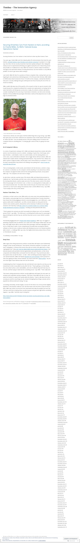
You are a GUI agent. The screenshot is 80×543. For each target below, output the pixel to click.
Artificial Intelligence (66, 146)
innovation (33, 303)
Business (73, 156)
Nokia (63, 195)
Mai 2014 (60, 474)
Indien (73, 178)
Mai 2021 (60, 336)
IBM (66, 178)
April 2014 (60, 476)
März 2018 (60, 398)
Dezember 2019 (61, 362)
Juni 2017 (60, 407)
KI (74, 182)
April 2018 (60, 396)
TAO (19, 303)
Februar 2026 (61, 269)
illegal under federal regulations (28, 220)
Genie (70, 174)
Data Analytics (61, 163)
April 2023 (60, 312)
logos (72, 184)
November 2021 (61, 327)
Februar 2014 (61, 480)
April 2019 (60, 375)
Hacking (67, 177)
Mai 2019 (60, 374)
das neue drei (73, 162)
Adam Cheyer (62, 141)
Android (66, 143)
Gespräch (66, 175)
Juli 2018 (59, 390)
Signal (63, 203)
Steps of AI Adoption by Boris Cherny (66, 53)
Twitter (70, 212)
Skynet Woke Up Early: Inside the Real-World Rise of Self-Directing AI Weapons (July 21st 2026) (67, 49)
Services (59, 202)
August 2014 (60, 469)
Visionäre (69, 213)
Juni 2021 (60, 334)
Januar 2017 (60, 415)
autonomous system (62, 153)
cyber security (67, 162)
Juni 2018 (60, 392)
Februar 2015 (61, 458)
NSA (17, 303)
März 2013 (60, 497)
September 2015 (61, 445)
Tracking (59, 212)
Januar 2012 (60, 519)
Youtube (64, 218)
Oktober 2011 (61, 525)
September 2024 (61, 286)
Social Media (73, 205)
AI (69, 140)
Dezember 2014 (61, 461)
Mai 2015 (60, 452)
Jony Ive (72, 182)
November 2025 (61, 275)
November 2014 (61, 463)
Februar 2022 (61, 323)
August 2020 (60, 349)
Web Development (66, 252)
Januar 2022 (60, 325)
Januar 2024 (60, 301)
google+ (61, 177)
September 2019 (61, 368)
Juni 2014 (60, 473)
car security (65, 157)
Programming (60, 198)
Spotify (65, 206)
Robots (63, 199)
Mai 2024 (60, 293)
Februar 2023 (61, 314)
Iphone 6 (59, 182)
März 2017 (60, 413)
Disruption (64, 164)
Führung (75, 173)
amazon (61, 143)
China (74, 158)
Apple (71, 142)
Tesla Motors (65, 211)
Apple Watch (71, 145)
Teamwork (70, 209)
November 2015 (61, 441)
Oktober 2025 (61, 276)
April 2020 (60, 355)
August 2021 (60, 332)
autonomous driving (37, 301)
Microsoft (61, 190)
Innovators (60, 181)
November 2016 (61, 418)
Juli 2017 (59, 405)
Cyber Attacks (61, 162)
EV (74, 168)
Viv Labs (74, 213)
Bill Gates (74, 154)
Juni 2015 (60, 450)
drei (68, 164)
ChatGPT (69, 158)
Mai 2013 (60, 493)
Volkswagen (66, 214)
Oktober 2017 (61, 403)
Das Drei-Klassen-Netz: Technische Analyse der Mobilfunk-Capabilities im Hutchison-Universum (67, 58)
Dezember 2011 (61, 521)
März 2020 (60, 357)
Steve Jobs (65, 208)
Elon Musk (62, 168)
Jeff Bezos (64, 182)
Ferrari (64, 173)
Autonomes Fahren (62, 149)
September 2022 (61, 321)
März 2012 (60, 516)
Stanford (69, 206)
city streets (60, 160)
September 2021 (61, 331)
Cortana (72, 160)
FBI (62, 173)
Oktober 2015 (61, 443)
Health (74, 177)
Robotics (59, 199)
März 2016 (60, 433)
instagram (65, 181)
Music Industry (61, 194)
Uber (73, 212)
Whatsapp (63, 216)
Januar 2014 (60, 482)
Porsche (64, 197)
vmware (59, 214)
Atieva (59, 148)
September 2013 (61, 489)
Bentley (65, 154)
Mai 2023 (60, 310)
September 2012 (61, 506)
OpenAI (70, 195)
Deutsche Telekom (72, 163)
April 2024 (60, 295)
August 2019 (60, 370)
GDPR (61, 174)
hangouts (71, 177)
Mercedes (61, 189)
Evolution (59, 170)
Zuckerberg (68, 218)
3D (58, 141)
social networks (61, 206)
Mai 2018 (60, 394)
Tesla (60, 210)
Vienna (65, 213)
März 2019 (60, 377)
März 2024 (60, 297)
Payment (59, 196)
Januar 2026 (60, 271)
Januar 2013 (60, 501)
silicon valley (68, 203)
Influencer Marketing (62, 180)
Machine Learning (63, 185)
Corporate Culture (67, 232)
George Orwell (61, 175)
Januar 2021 (60, 342)
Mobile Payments (61, 191)
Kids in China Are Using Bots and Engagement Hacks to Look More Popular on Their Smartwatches (67, 127)
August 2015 (60, 446)
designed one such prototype (32, 256)
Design (66, 163)
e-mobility (73, 166)
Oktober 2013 (61, 488)
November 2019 (61, 364)
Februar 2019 (61, 379)
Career (59, 157)
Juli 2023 (59, 306)
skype (65, 204)
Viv (72, 213)
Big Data (69, 154)
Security (60, 200)
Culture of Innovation (69, 161)
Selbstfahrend (65, 200)
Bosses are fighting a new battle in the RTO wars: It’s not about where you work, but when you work (67, 77)
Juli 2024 (59, 289)
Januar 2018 (60, 400)
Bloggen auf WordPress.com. (9, 536)
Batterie (62, 154)
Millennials (67, 190)
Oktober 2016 (61, 420)
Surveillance (61, 209)
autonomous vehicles (10, 303)
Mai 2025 (60, 280)
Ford (72, 173)
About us (62, 227)
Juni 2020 (60, 353)
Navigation (60, 195)
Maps (75, 185)
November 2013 (61, 486)
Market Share (65, 186)
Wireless (70, 217)
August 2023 (60, 304)
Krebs (63, 184)
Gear (65, 174)
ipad (71, 181)
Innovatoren (70, 242)
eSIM (73, 168)
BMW (67, 156)
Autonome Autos (72, 148)
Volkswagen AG (72, 214)
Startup (60, 208)
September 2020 (61, 347)
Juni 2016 (60, 428)
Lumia (74, 184)
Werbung (71, 253)
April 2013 (60, 495)
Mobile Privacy (62, 193)
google (70, 175)
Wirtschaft (62, 254)
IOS (69, 181)
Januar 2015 (60, 459)
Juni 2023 (60, 308)
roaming (72, 198)
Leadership (68, 184)
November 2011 (61, 523)
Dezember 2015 (61, 439)
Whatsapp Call (70, 216)
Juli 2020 (59, 351)
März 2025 (60, 282)
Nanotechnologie (72, 194)
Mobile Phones (68, 191)
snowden (60, 205)
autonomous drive (70, 150)
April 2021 (60, 338)
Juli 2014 (59, 471)
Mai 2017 (60, 409)
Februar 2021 (61, 340)
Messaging (68, 189)
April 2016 (60, 431)
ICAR (68, 178)
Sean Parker (73, 199)
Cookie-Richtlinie (42, 540)
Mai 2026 (60, 265)
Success (71, 207)
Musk (65, 194)
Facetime (60, 173)
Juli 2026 (59, 263)
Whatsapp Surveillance (63, 217)
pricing (68, 196)
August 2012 (60, 508)
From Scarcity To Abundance (64, 54)
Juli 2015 (59, 448)
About (12, 14)
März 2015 (60, 456)
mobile (71, 190)
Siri (63, 204)
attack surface (42, 258)
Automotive (66, 148)
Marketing (60, 186)
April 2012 (60, 514)
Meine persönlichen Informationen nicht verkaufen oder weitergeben (31, 536)
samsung (68, 199)
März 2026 (60, 267)
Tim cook (70, 211)
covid (59, 161)
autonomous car (62, 150)
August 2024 (60, 288)
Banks (59, 154)
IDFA (71, 178)
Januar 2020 (60, 360)
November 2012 (61, 504)
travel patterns (65, 212)
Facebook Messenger (63, 172)
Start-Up (73, 206)
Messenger (73, 189)
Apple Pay (64, 145)
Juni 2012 (60, 512)
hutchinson (62, 178)
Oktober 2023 (61, 303)
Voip (62, 214)
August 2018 (60, 388)
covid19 (63, 161)
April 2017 (60, 411)
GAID (59, 174)
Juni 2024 (60, 291)
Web (59, 216)
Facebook (66, 170)
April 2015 (60, 454)
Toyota (73, 211)
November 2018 (61, 385)
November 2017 (61, 402)
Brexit (70, 156)
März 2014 (60, 478)
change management (62, 158)
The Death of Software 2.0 (64, 66)
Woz (73, 217)
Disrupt (59, 164)
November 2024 (61, 284)
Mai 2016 (60, 430)
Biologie (60, 232)
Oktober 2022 (61, 319)
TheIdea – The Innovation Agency (20, 7)
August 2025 (60, 278)
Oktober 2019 (61, 366)
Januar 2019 (60, 381)
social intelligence (66, 205)
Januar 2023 (60, 316)
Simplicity (60, 204)
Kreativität (60, 184)
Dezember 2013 (61, 484)
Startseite (5, 14)
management (71, 185)
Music (71, 192)
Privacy (22, 301)
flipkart (69, 173)
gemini (67, 174)
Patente (74, 195)
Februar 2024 (61, 299)
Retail (68, 198)
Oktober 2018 (61, 387)
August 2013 (60, 491)
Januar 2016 (60, 437)
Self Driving (70, 201)
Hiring (59, 178)
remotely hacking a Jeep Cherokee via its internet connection (23, 62)
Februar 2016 (61, 435)
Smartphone (70, 204)
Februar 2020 (61, 359)
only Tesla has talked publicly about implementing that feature (32, 249)
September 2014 (61, 467)
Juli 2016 (59, 426)
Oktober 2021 (61, 329)
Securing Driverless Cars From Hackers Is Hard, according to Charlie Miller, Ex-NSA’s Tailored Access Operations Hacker (26, 47)
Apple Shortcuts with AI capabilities (66, 131)
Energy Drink (69, 168)
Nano (67, 194)
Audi (62, 148)
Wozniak (59, 218)
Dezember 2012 (61, 502)
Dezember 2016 (61, 417)
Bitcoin (59, 156)
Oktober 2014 (61, 465)
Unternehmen (61, 213)
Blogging (63, 156)
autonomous (70, 149)
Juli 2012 (59, 510)
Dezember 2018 (61, 383)
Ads (67, 141)
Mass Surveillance (70, 187)
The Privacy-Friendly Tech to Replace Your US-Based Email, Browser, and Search (66, 97)
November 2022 (61, 317)
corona (68, 160)
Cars (62, 157)
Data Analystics (67, 234)
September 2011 (61, 527)
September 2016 (61, 422)
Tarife (66, 209)
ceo (69, 157)
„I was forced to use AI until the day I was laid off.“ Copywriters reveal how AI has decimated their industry (67, 122)
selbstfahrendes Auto (62, 201)
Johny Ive (69, 182)
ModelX (67, 192)
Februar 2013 (61, 499)
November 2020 (61, 346)
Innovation (70, 180)
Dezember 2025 (61, 273)
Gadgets (73, 237)
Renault (65, 198)
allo (71, 141)
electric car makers (67, 167)
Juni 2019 (60, 372)
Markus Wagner (71, 186)
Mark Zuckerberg (61, 187)
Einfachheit (60, 167)
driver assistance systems (63, 166)
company (64, 160)
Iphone (74, 181)
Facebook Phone (72, 172)
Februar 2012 (61, 517)
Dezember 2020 (61, 344)
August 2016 (60, 424)
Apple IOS (60, 145)
